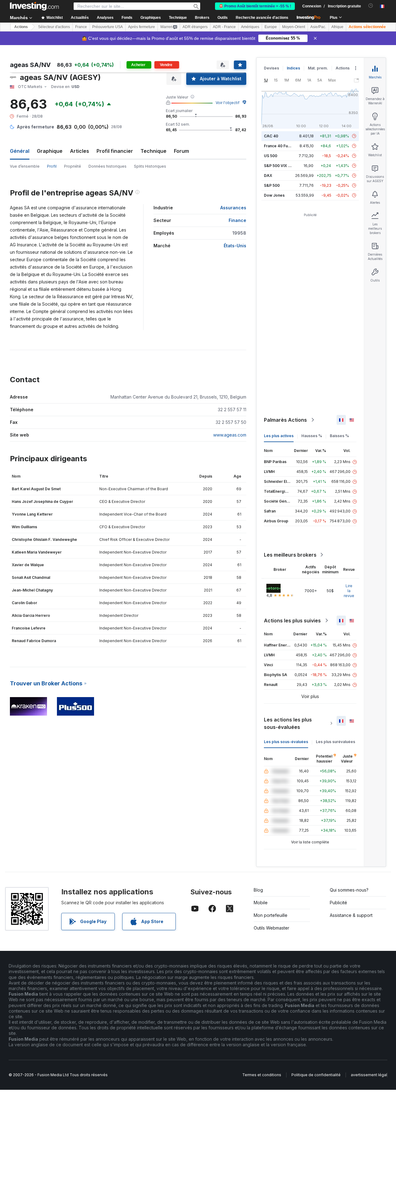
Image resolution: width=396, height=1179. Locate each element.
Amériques (250, 27)
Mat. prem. (318, 68)
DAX (268, 175)
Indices (293, 68)
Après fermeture (141, 27)
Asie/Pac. (318, 27)
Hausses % (311, 435)
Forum (181, 151)
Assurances (233, 207)
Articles (79, 151)
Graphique (49, 151)
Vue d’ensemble (25, 166)
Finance (237, 220)
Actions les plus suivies (292, 620)
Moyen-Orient (293, 27)
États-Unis (235, 245)
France (81, 27)
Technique (153, 151)
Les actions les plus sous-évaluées (288, 723)
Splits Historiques (150, 166)
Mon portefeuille (270, 915)
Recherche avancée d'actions (262, 17)
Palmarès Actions (285, 420)
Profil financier (115, 151)
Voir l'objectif (227, 102)
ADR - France (224, 27)
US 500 (270, 155)
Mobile (261, 902)
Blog (258, 890)
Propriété (72, 166)
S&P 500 (272, 185)
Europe (271, 27)
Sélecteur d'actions (54, 27)
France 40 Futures (280, 146)
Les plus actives (279, 435)
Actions (21, 27)
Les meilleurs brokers (290, 555)
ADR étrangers (195, 27)
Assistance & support (351, 915)
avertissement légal (369, 1074)
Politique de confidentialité (316, 1074)
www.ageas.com (229, 434)
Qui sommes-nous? (349, 890)
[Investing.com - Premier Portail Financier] (34, 6)
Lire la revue (349, 590)
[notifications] (370, 6)
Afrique (337, 27)
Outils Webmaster (271, 927)
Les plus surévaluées (335, 741)
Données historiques (107, 166)
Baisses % (339, 435)
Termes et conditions (261, 1074)
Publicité (338, 902)
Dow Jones (274, 195)
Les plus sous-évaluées (286, 741)
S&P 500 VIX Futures (283, 165)
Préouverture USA (107, 27)
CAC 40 (271, 136)
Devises (271, 68)
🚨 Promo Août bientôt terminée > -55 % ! (255, 6)
